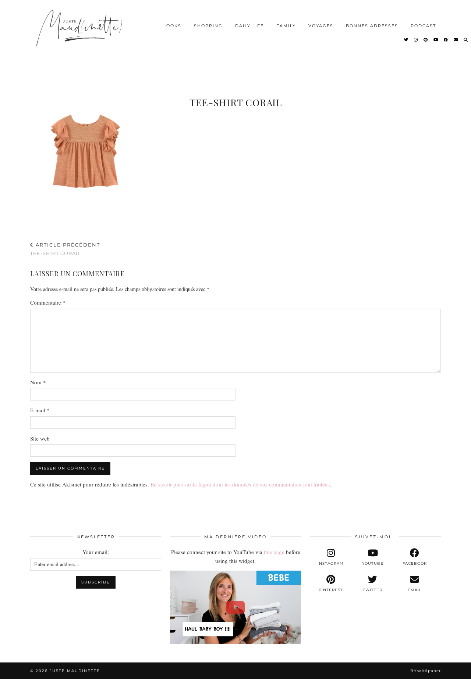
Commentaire (47, 302)
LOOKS (172, 25)
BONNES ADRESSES (372, 25)
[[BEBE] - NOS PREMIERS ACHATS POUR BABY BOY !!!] (235, 607)
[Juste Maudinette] (80, 34)
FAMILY (286, 25)
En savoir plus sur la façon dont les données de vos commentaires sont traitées (240, 484)
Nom (38, 382)
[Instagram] (416, 40)
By (425, 670)
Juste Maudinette (75, 670)
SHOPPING (208, 25)
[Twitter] (406, 40)
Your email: (95, 552)
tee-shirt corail (65, 249)
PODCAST (423, 25)
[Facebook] (446, 40)
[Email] (456, 40)
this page (274, 552)
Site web (40, 438)
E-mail (40, 410)
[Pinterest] (426, 40)
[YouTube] (436, 40)
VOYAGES (320, 25)
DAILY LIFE (249, 25)
